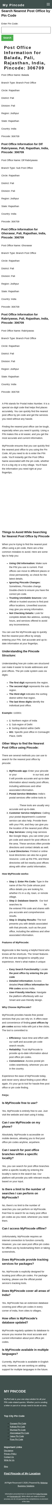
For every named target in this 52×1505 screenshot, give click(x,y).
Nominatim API (15, 1496)
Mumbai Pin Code (18, 1430)
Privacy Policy (10, 1454)
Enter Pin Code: (9, 23)
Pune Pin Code (16, 1439)
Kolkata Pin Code (17, 1426)
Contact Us (9, 1457)
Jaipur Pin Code (17, 1436)
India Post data (41, 1494)
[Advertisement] (26, 504)
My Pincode (14, 5)
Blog (6, 1466)
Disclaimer (8, 1450)
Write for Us (9, 1460)
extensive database (32, 904)
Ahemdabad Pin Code (19, 1433)
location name (24, 774)
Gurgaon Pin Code (18, 1423)
